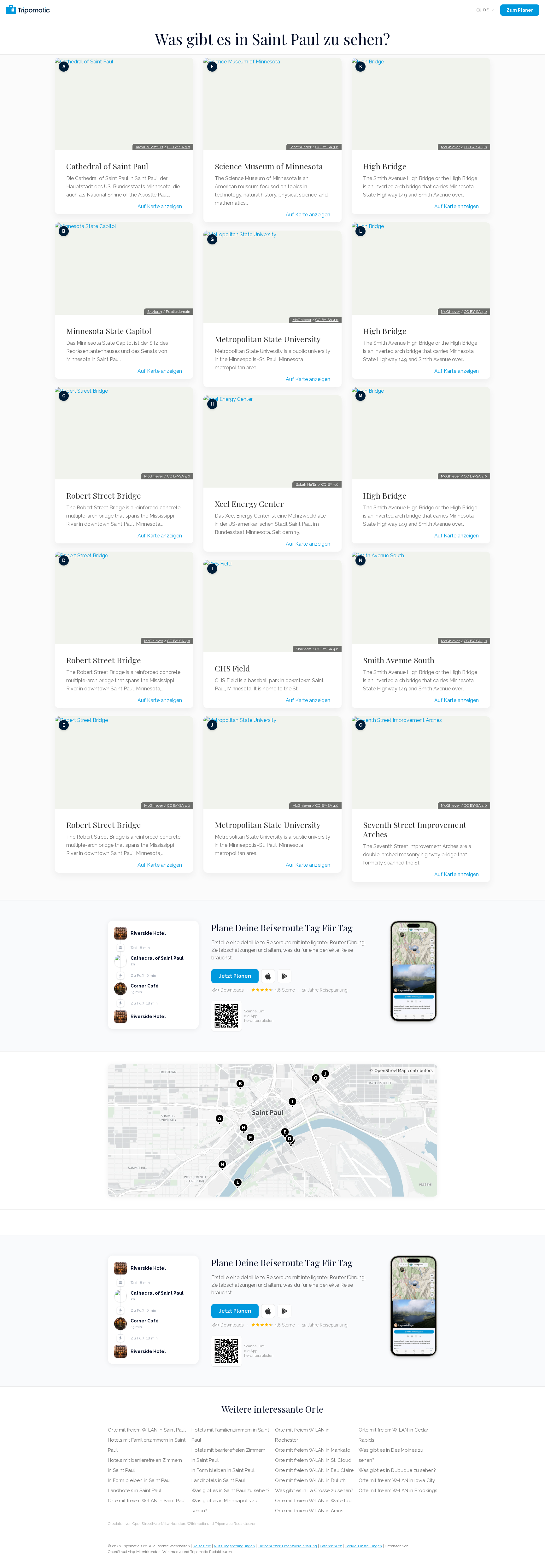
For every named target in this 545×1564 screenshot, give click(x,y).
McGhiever (153, 476)
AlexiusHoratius (149, 147)
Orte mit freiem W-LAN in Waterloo (313, 1500)
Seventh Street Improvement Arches (414, 829)
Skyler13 (154, 311)
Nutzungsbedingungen (234, 1546)
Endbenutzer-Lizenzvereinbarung (287, 1546)
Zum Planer (520, 10)
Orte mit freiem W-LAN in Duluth (310, 1480)
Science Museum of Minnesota (269, 166)
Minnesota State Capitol (108, 331)
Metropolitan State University (267, 339)
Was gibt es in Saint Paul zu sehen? (230, 1490)
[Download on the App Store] (268, 976)
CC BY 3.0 (329, 484)
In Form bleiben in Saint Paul (139, 1480)
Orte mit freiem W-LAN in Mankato (312, 1450)
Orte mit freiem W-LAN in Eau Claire (314, 1470)
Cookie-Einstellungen (363, 1546)
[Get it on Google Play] (284, 976)
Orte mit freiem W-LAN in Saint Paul (147, 1430)
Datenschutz (331, 1546)
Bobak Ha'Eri (306, 484)
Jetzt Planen (235, 976)
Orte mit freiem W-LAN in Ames (309, 1511)
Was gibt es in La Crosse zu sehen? (314, 1490)
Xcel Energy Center (249, 503)
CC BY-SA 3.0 (178, 147)
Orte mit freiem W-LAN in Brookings (398, 1490)
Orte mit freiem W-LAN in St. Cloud (313, 1460)
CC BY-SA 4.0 (178, 476)
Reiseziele (202, 1546)
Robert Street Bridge (103, 495)
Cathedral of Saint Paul (107, 166)
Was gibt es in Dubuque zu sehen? (397, 1470)
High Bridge (385, 166)
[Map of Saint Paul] (272, 1130)
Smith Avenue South (398, 660)
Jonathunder (300, 147)
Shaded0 (303, 649)
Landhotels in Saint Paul (134, 1490)
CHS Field (232, 668)
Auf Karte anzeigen (160, 206)
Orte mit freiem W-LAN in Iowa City (397, 1480)
